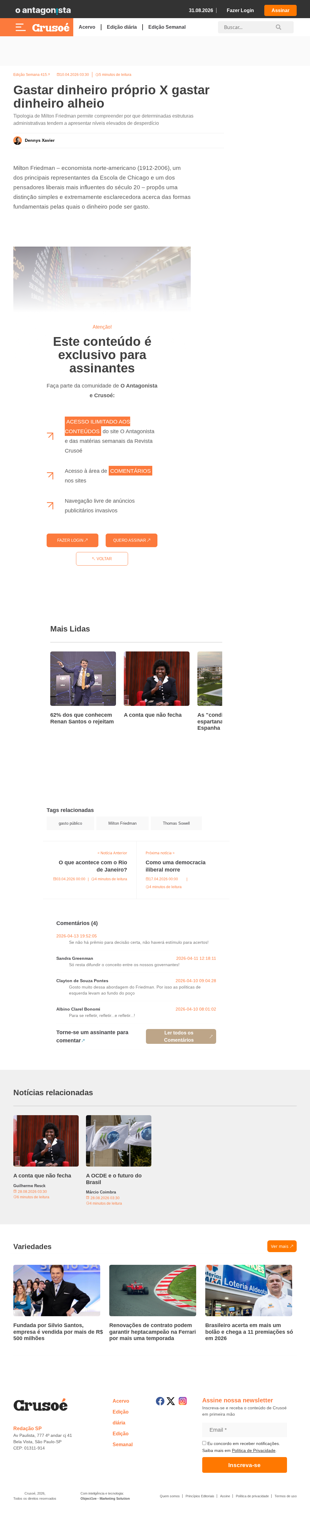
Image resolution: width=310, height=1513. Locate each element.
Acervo (87, 27)
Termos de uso (286, 1496)
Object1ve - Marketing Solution (105, 1498)
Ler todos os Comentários (179, 1036)
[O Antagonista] (43, 10)
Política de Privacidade (253, 1450)
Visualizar (54, 845)
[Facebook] (160, 1401)
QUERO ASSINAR (130, 540)
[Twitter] (171, 1401)
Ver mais (280, 1246)
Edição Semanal (167, 27)
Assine (225, 1496)
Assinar (280, 10)
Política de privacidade (252, 1496)
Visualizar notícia (69, 655)
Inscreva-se (244, 1465)
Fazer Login (240, 10)
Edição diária (122, 27)
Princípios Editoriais (200, 1496)
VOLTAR (103, 559)
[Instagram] (182, 1401)
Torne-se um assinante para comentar (92, 1036)
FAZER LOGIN (70, 540)
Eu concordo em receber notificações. (243, 1443)
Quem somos (170, 1496)
